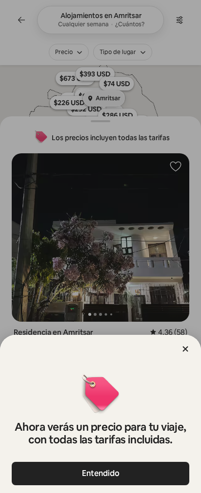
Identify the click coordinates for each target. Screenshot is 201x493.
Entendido (101, 473)
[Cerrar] (185, 349)
